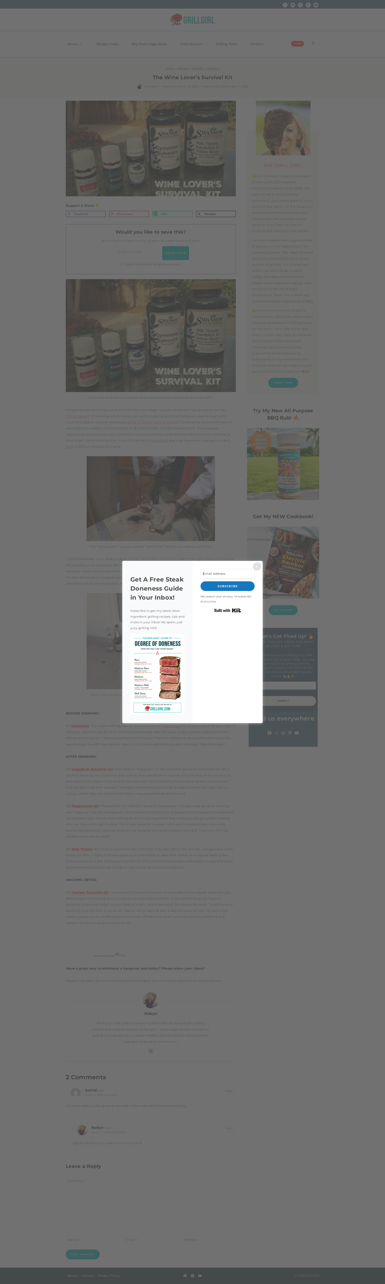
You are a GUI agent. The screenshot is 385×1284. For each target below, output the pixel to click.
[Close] (257, 566)
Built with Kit (227, 610)
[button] (157, 674)
